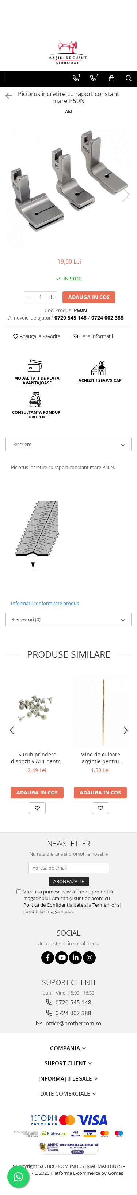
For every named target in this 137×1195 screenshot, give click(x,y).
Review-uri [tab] (26, 619)
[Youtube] (61, 957)
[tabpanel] (68, 187)
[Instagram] (89, 957)
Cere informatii (95, 336)
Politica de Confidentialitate (53, 904)
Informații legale (65, 1078)
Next (126, 194)
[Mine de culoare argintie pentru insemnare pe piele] (100, 709)
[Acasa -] (68, 53)
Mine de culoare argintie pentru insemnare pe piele (100, 758)
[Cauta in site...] (129, 78)
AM (68, 111)
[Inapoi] (5, 96)
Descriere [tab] (21, 444)
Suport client (66, 1063)
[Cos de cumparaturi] (111, 78)
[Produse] (10, 80)
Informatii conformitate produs (45, 603)
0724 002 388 (72, 1013)
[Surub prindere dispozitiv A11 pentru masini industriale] (37, 709)
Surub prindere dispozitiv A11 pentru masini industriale (37, 758)
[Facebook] (47, 957)
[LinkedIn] (75, 957)
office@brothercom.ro (72, 1023)
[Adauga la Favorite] (37, 808)
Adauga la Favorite (39, 336)
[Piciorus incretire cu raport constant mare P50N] (68, 187)
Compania (65, 1048)
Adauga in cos (89, 297)
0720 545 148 (72, 1002)
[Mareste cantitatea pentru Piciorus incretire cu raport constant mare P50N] (51, 297)
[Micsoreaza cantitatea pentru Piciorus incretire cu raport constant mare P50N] (29, 297)
